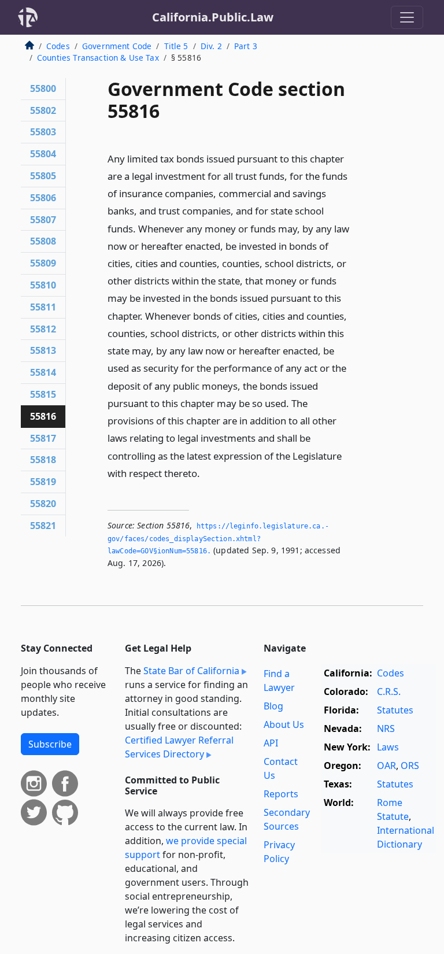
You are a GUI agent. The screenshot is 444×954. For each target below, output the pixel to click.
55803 (43, 131)
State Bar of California (191, 670)
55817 (43, 438)
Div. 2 (211, 45)
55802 (43, 110)
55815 (43, 394)
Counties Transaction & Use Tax (98, 57)
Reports (281, 793)
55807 (43, 219)
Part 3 (245, 45)
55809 (43, 263)
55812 (43, 329)
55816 (43, 416)
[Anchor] (206, 473)
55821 (43, 525)
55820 (43, 503)
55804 (43, 153)
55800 (43, 88)
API (271, 743)
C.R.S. (389, 691)
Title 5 (176, 45)
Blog (273, 706)
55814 (43, 372)
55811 (43, 307)
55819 (43, 481)
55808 (43, 241)
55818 (43, 459)
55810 (43, 285)
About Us (284, 724)
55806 (43, 197)
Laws (388, 747)
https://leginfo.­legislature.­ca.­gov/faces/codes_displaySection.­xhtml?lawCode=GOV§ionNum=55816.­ (218, 538)
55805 (43, 175)
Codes (58, 45)
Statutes (395, 710)
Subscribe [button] (50, 744)
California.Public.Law (212, 17)
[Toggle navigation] (407, 17)
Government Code (116, 45)
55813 (43, 350)
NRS (386, 728)
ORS (410, 765)
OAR (386, 765)
